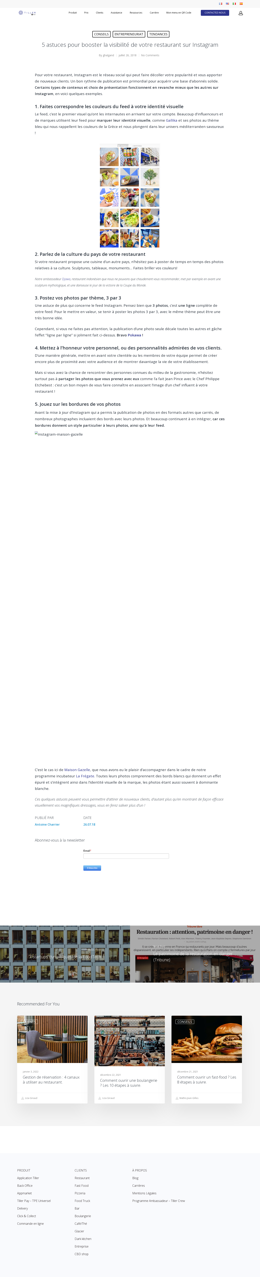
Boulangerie (83, 1216)
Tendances (158, 34)
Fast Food (82, 1185)
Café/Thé (81, 1224)
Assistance (116, 12)
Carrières (138, 1185)
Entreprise (82, 1246)
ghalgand (108, 55)
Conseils (101, 34)
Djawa (66, 279)
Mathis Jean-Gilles (188, 1098)
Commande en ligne (30, 1224)
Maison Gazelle (77, 769)
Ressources (136, 12)
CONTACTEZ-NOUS (215, 12)
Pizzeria (80, 1193)
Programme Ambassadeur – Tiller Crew (158, 1201)
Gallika (171, 120)
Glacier (79, 1231)
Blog (135, 1178)
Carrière (154, 12)
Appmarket (24, 1193)
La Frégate (85, 776)
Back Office (25, 1185)
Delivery (22, 1208)
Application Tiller (28, 1178)
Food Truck (82, 1201)
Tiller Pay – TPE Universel (34, 1201)
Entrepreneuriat (129, 34)
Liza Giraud (31, 1098)
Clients (99, 12)
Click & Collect (26, 1216)
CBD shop (82, 1254)
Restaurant (82, 1178)
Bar (77, 1208)
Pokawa (134, 335)
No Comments (150, 55)
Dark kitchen (83, 1239)
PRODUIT (23, 1170)
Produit (73, 12)
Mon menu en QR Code (178, 12)
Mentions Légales (144, 1193)
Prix (86, 12)
